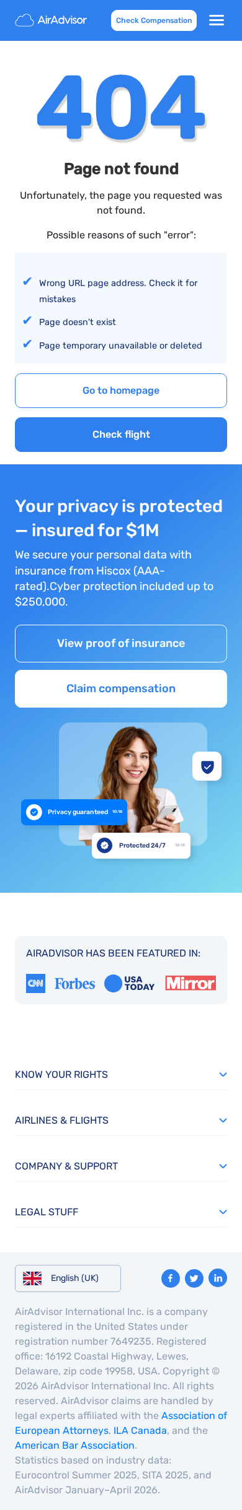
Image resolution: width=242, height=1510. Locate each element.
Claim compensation (121, 688)
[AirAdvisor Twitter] (194, 1278)
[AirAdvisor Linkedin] (217, 1278)
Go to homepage (121, 390)
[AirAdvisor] (52, 20)
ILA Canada (140, 1430)
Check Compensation (154, 20)
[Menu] (216, 20)
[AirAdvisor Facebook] (170, 1278)
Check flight (121, 434)
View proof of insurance (121, 643)
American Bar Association (75, 1445)
